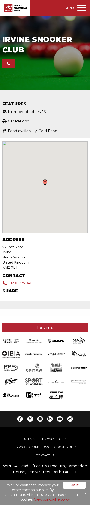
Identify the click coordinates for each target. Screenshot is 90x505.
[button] (45, 183)
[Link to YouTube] (59, 419)
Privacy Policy (54, 438)
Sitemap (30, 438)
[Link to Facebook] (20, 419)
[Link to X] (30, 419)
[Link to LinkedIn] (50, 419)
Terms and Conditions (31, 447)
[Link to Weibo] (70, 419)
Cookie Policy (65, 447)
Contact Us (45, 455)
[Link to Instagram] (40, 419)
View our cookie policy (52, 499)
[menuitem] (30, 439)
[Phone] (8, 63)
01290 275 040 (19, 283)
